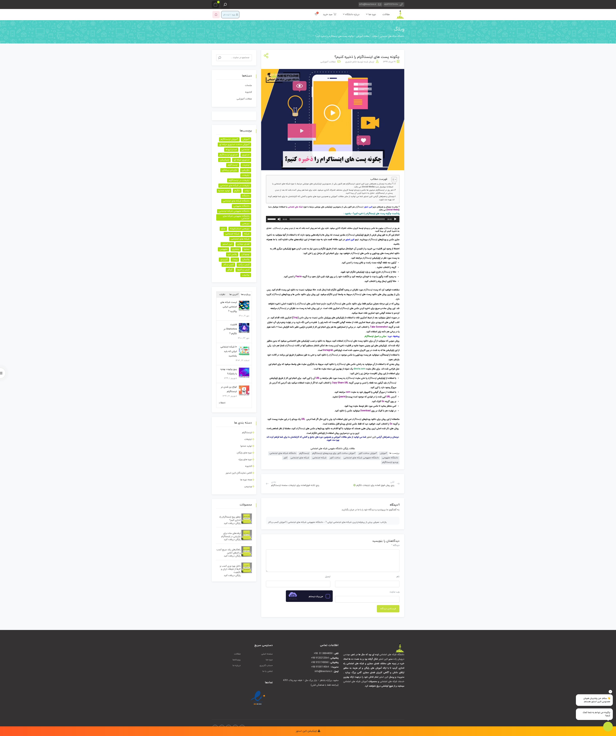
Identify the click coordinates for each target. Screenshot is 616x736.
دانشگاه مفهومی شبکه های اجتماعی (361, 457)
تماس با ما (267, 671)
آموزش (383, 453)
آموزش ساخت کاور (368, 453)
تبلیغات (245, 175)
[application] (333, 219)
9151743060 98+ (320, 662)
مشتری (235, 249)
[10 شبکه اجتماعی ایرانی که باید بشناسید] (244, 350)
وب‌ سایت (394, 591)
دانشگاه (245, 195)
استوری (245, 154)
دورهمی (245, 223)
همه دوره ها (246, 479)
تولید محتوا (224, 190)
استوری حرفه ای (241, 159)
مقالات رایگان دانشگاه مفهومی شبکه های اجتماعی (333, 448)
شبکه (246, 233)
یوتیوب (245, 274)
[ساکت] (279, 219)
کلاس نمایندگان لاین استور (239, 473)
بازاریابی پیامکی (229, 170)
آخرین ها (234, 294)
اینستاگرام (359, 206)
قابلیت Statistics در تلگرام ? (230, 329)
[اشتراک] (265, 56)
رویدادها (237, 659)
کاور (285, 457)
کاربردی (224, 259)
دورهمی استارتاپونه (239, 228)
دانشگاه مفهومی (390, 457)
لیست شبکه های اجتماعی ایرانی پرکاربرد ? (228, 307)
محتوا (246, 249)
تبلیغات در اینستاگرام (239, 180)
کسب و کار (228, 264)
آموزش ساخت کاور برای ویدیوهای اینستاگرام (333, 453)
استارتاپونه (231, 149)
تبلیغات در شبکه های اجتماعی (234, 185)
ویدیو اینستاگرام (390, 462)
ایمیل (327, 576)
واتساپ (245, 259)
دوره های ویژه (245, 459)
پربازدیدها (246, 294)
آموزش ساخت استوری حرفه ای (234, 144)
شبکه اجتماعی (319, 457)
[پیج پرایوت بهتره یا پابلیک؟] (244, 372)
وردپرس (248, 486)
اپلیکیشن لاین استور (307, 731)
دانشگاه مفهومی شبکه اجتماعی (234, 211)
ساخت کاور (335, 457)
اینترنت (245, 165)
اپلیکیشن (224, 159)
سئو (223, 228)
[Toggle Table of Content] (392, 179)
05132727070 (391, 4)
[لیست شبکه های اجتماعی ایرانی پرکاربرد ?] (244, 305)
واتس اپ (232, 254)
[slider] (272, 219)
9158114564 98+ (320, 667)
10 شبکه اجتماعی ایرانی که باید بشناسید (228, 351)
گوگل (229, 269)
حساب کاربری (266, 665)
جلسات (248, 85)
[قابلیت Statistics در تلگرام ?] (244, 328)
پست (234, 259)
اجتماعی (245, 149)
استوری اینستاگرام (228, 154)
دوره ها (372, 14)
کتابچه (248, 92)
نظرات (222, 294)
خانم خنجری (351, 61)
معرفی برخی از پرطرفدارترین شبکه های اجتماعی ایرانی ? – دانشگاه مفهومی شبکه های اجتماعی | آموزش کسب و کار (323, 522)
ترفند (246, 190)
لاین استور (368, 206)
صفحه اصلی (267, 653)
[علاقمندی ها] (316, 14)
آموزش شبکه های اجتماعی (355, 681)
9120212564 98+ (320, 658)
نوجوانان (245, 254)
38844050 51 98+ (323, 653)
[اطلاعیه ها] (216, 14)
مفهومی (223, 249)
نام (398, 576)
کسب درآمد (243, 264)
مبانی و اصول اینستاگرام (375, 336)
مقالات (386, 14)
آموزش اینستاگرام (229, 139)
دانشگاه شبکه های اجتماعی (283, 453)
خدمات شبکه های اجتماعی (392, 681)
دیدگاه (395, 545)
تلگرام (237, 190)
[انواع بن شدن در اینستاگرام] (244, 390)
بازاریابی (245, 170)
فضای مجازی (243, 244)
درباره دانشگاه (351, 14)
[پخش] (395, 219)
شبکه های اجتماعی (295, 206)
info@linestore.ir (367, 4)
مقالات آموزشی (328, 61)
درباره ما (237, 665)
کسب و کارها (243, 269)
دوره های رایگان (244, 452)
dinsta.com (359, 369)
